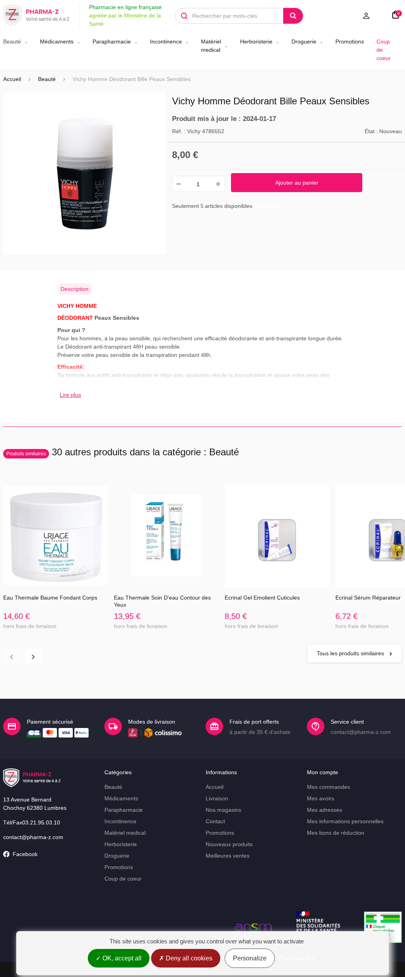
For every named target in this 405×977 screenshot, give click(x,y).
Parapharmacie (112, 41)
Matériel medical (211, 45)
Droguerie (303, 41)
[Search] (293, 16)
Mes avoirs (320, 798)
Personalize (250, 958)
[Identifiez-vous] (344, 16)
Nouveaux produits (229, 844)
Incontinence (166, 41)
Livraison (217, 798)
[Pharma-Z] (36, 16)
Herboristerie (256, 41)
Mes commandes (328, 787)
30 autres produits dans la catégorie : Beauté (122, 452)
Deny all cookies (188, 958)
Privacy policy (297, 958)
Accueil (12, 79)
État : (371, 131)
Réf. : (178, 131)
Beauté (12, 41)
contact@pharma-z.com (33, 837)
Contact (215, 821)
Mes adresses (324, 810)
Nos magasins (223, 810)
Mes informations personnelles (345, 821)
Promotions (349, 41)
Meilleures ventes (228, 856)
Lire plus (70, 395)
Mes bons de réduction (335, 833)
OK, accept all (121, 958)
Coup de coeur (384, 49)
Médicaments (57, 41)
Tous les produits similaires (351, 653)
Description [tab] (75, 289)
